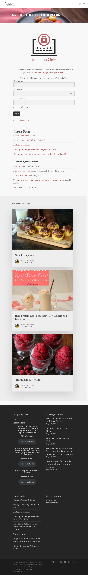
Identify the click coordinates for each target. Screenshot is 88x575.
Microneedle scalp (21, 171)
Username (18, 81)
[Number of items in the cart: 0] (15, 419)
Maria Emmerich (54, 418)
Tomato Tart (19, 534)
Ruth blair (50, 438)
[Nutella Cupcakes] (42, 238)
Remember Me (22, 107)
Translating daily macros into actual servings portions (38, 180)
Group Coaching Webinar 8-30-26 (29, 140)
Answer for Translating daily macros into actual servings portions (59, 451)
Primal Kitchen (20, 175)
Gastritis (17, 166)
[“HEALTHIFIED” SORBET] (42, 363)
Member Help (52, 503)
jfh (47, 428)
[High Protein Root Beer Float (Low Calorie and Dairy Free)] (42, 300)
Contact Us (51, 500)
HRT (15, 187)
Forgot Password (21, 120)
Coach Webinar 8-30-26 (24, 136)
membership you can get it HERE (49, 72)
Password (17, 90)
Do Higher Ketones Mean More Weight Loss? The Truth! (39, 154)
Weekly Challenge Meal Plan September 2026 (34, 149)
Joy (47, 461)
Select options (27, 442)
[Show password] (71, 93)
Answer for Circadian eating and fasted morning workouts (59, 464)
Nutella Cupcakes (21, 145)
